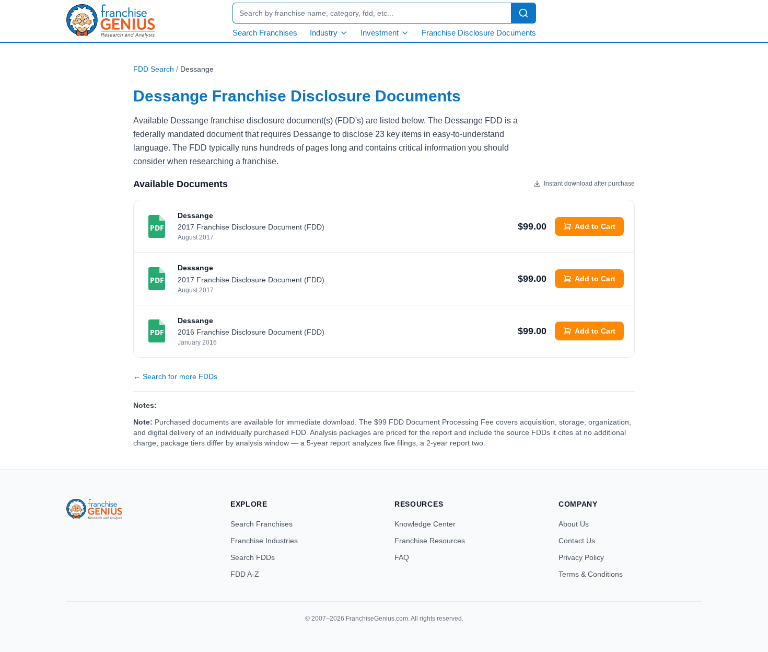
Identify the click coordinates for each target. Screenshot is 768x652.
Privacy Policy (581, 557)
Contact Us (576, 540)
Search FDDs (252, 557)
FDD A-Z (244, 574)
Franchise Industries (264, 540)
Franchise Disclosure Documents (479, 32)
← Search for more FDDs (175, 376)
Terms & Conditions (590, 574)
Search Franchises (264, 32)
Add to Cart (595, 226)
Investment (379, 32)
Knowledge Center (425, 524)
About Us (573, 524)
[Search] (523, 13)
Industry (324, 32)
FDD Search (153, 69)
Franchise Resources (429, 540)
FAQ (401, 557)
